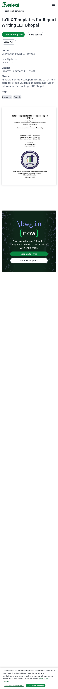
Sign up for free (29, 253)
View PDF (9, 41)
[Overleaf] (10, 4)
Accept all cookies (35, 685)
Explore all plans (29, 260)
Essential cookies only (14, 685)
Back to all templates (13, 11)
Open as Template (13, 34)
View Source (35, 34)
